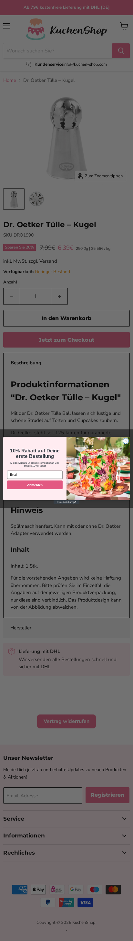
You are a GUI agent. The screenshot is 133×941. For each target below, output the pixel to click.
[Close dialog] (125, 441)
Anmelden (35, 484)
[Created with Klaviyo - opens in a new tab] (66, 502)
